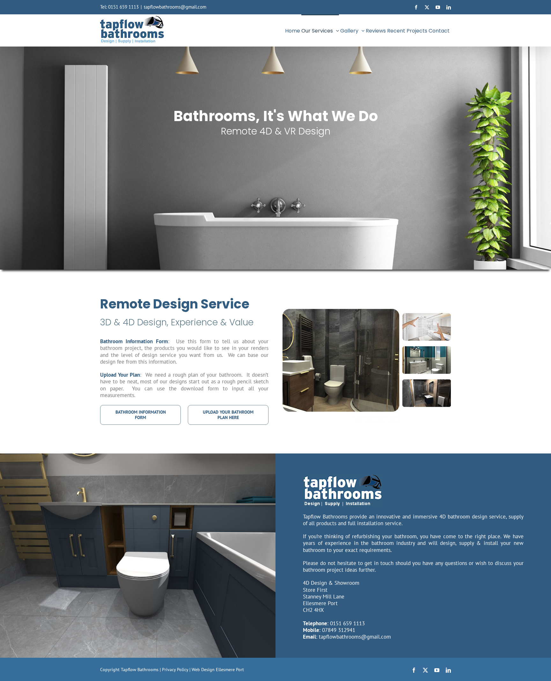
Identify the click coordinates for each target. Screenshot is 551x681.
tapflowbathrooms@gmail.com (175, 7)
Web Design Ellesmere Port (218, 669)
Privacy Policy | (177, 669)
